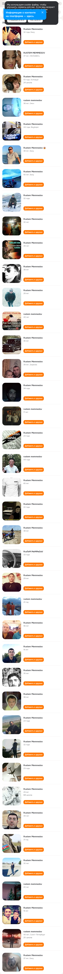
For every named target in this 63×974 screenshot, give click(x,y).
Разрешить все (16, 19)
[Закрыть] (42, 12)
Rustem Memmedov (33, 29)
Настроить (35, 19)
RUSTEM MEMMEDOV (34, 52)
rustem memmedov (32, 100)
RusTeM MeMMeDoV (33, 551)
